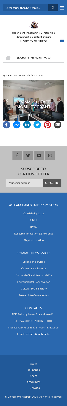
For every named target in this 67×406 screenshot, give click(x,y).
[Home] (33, 24)
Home (33, 364)
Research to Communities (34, 295)
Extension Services (34, 261)
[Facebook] (6, 124)
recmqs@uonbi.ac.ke (38, 334)
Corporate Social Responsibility (34, 275)
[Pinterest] (47, 124)
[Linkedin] (27, 124)
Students (34, 370)
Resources (33, 382)
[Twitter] (37, 124)
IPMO (33, 226)
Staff (33, 376)
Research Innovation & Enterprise (33, 233)
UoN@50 (35, 388)
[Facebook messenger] (16, 124)
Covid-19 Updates (33, 213)
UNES (33, 220)
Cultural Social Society (34, 288)
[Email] (57, 124)
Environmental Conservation (33, 281)
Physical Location (34, 240)
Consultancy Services (33, 268)
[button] (7, 100)
